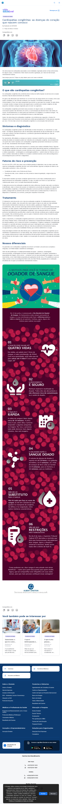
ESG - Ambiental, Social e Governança (13, 695)
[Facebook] (12, 35)
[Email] (21, 35)
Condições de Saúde (7, 16)
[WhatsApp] (8, 35)
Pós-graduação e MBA (38, 718)
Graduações (35, 716)
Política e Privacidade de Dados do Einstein (21, 801)
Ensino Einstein (36, 711)
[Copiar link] (4, 35)
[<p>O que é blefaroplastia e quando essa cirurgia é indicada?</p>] (31, 638)
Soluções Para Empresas (39, 731)
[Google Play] (36, 747)
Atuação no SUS (7, 698)
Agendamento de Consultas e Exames (43, 687)
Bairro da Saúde (36, 698)
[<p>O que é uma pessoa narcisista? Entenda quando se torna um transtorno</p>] (51, 638)
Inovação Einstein (7, 731)
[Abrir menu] (59, 3)
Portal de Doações (7, 700)
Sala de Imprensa (7, 690)
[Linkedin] (16, 35)
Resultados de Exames (38, 703)
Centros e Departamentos (39, 690)
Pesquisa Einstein (37, 724)
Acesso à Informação (8, 693)
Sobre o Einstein (7, 687)
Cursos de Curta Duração (39, 721)
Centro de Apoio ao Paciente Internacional (44, 693)
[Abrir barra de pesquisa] (54, 3)
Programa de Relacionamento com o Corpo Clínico (14, 711)
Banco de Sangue (37, 695)
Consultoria (35, 734)
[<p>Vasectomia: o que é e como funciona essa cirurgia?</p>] (11, 638)
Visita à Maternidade (38, 700)
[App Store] (48, 747)
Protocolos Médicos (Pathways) (11, 715)
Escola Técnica (36, 713)
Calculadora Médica (8, 717)
